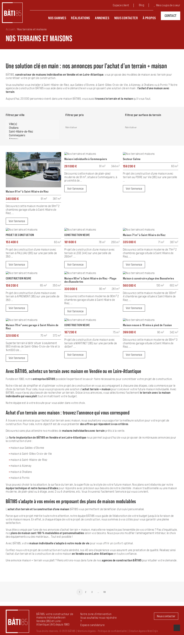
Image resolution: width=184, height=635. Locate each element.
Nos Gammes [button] (57, 18)
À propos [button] (149, 18)
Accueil (10, 29)
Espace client (121, 5)
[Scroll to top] (177, 627)
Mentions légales (87, 630)
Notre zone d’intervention (96, 614)
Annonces (102, 18)
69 (105, 592)
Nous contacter (126, 18)
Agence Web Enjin (148, 630)
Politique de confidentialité (112, 630)
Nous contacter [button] (166, 616)
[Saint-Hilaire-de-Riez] (32, 131)
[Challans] (32, 128)
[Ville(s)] (32, 124)
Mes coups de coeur (168, 5)
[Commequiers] (32, 135)
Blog (141, 5)
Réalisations (80, 18)
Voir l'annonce (17, 221)
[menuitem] (123, 6)
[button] (92, 625)
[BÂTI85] (12, 12)
